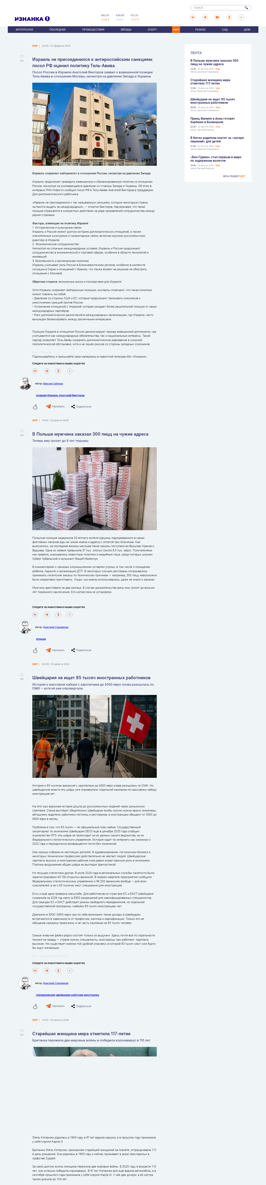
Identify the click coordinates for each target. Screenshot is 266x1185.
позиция (41, 395)
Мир (176, 29)
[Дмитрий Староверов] (26, 627)
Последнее (57, 29)
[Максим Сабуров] (26, 383)
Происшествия (93, 29)
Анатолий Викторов (72, 395)
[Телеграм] (46, 371)
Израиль (52, 395)
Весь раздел (234, 176)
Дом (247, 29)
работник (77, 995)
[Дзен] (70, 371)
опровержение (45, 995)
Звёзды (126, 29)
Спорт (152, 29)
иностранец (91, 995)
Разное (200, 29)
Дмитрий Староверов (55, 627)
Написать (58, 406)
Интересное (24, 29)
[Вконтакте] (35, 371)
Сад (225, 29)
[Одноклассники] (58, 371)
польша (41, 639)
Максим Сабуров (53, 383)
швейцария (63, 995)
